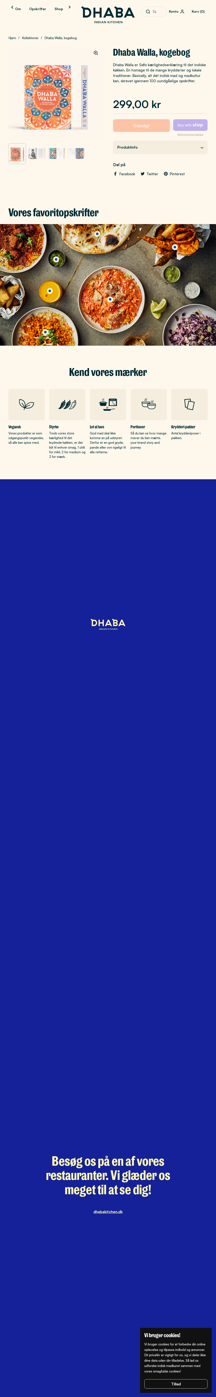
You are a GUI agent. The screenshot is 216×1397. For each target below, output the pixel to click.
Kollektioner (30, 38)
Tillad (176, 1384)
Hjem (12, 38)
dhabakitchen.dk (108, 1211)
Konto (173, 11)
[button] (198, 11)
